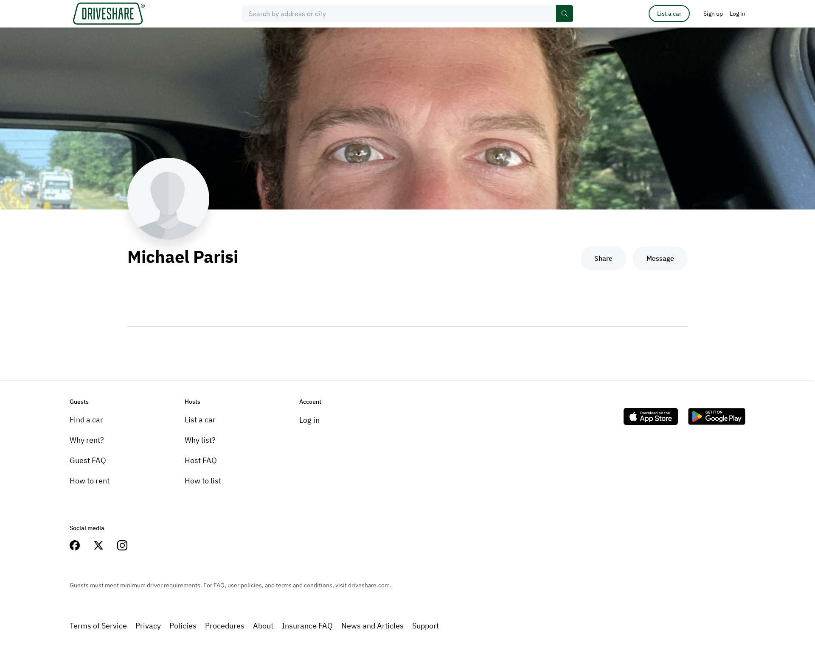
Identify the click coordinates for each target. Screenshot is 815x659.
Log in (309, 420)
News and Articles (372, 626)
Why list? (200, 440)
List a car (669, 13)
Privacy (148, 626)
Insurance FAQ (307, 626)
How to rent (90, 481)
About (263, 626)
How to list (203, 481)
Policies (183, 626)
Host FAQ (201, 460)
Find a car (86, 419)
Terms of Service (98, 626)
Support (425, 626)
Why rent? (87, 440)
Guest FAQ (88, 460)
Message (660, 258)
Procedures (224, 626)
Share (603, 258)
